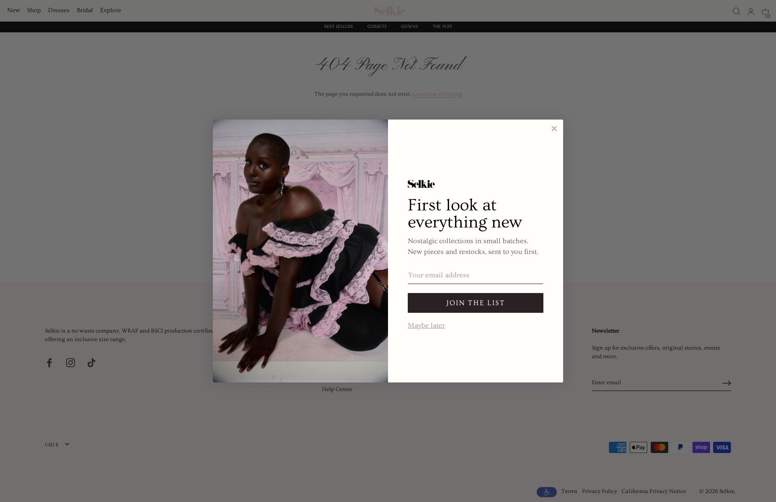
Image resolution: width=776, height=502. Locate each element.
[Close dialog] (554, 128)
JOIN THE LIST (475, 303)
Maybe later (426, 324)
